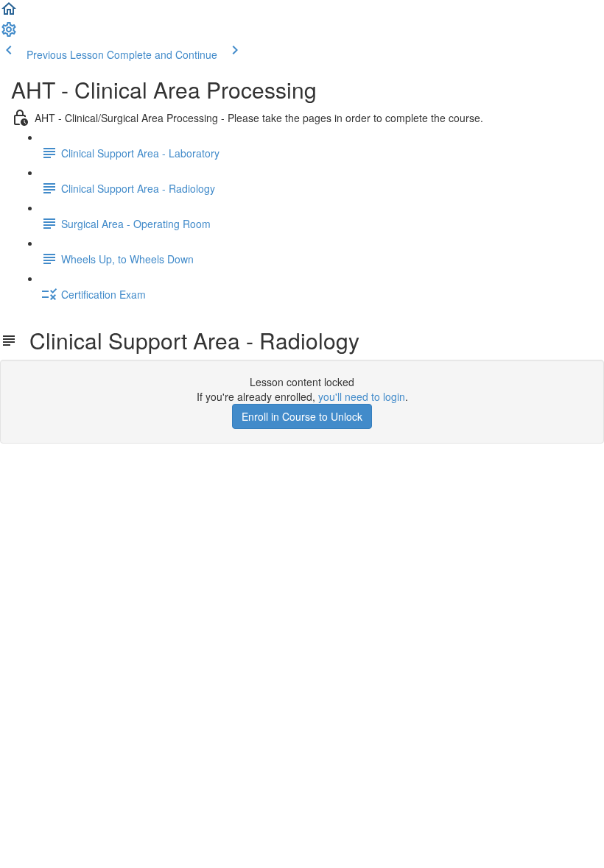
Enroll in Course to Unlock (302, 416)
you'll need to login (361, 396)
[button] (9, 13)
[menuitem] (9, 33)
